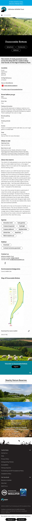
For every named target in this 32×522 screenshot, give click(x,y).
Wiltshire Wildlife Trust (16, 9)
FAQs (2, 456)
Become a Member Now (16, 3)
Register (16, 366)
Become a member (6, 480)
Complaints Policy (6, 473)
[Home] (3, 9)
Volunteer (4, 483)
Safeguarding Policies (7, 462)
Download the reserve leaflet (9, 331)
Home (1, 15)
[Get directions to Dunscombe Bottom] (11, 89)
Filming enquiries (6, 468)
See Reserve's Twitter (2, 263)
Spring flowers (10, 47)
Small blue (18, 232)
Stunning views (21, 47)
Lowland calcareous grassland (11, 248)
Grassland (6, 245)
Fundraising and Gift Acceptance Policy (12, 470)
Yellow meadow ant (8, 236)
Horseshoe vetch (8, 223)
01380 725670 (15, 258)
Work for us (4, 486)
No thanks (21, 519)
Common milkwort (8, 229)
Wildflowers (16, 50)
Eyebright (22, 226)
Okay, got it (11, 519)
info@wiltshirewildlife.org (17, 259)
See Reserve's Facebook (5, 263)
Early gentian (21, 223)
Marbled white (23, 229)
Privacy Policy (5, 459)
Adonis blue (6, 232)
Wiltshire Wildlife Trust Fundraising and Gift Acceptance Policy (16, 506)
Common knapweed (8, 226)
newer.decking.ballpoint (10, 85)
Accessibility (4, 465)
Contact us (4, 453)
